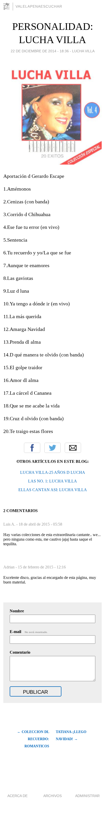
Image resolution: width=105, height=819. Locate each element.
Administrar (87, 796)
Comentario (20, 652)
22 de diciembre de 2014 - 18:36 (40, 51)
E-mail (29, 631)
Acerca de (17, 796)
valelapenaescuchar (39, 6)
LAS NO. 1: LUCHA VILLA (52, 481)
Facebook (32, 448)
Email (73, 448)
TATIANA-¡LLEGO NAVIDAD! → (71, 735)
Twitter (52, 448)
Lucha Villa (83, 51)
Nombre (17, 611)
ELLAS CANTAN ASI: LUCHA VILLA (52, 490)
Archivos (52, 796)
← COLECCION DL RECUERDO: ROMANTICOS (33, 739)
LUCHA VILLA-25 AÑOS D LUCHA (52, 472)
